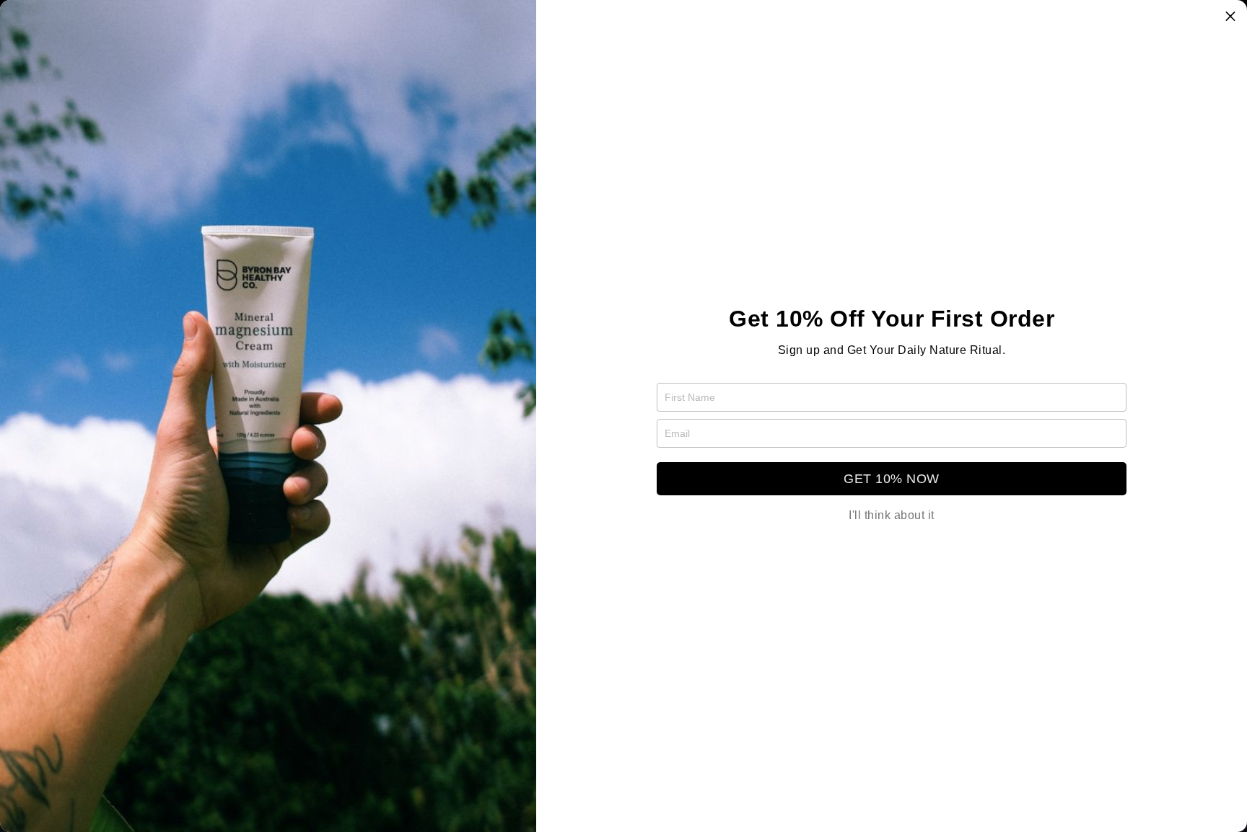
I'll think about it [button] (892, 515)
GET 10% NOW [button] (892, 479)
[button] (1230, 16)
